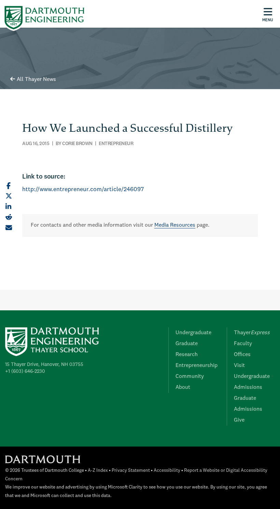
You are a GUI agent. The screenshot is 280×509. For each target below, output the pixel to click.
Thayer (252, 333)
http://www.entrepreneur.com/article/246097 (83, 190)
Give (239, 420)
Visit (239, 365)
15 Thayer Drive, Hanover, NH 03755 (44, 364)
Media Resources (174, 225)
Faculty (243, 344)
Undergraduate (193, 333)
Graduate (187, 344)
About (183, 387)
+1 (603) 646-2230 (25, 371)
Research (187, 354)
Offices (242, 354)
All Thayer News (36, 79)
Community (190, 376)
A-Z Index (98, 470)
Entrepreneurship (197, 365)
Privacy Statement (131, 470)
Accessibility (167, 470)
